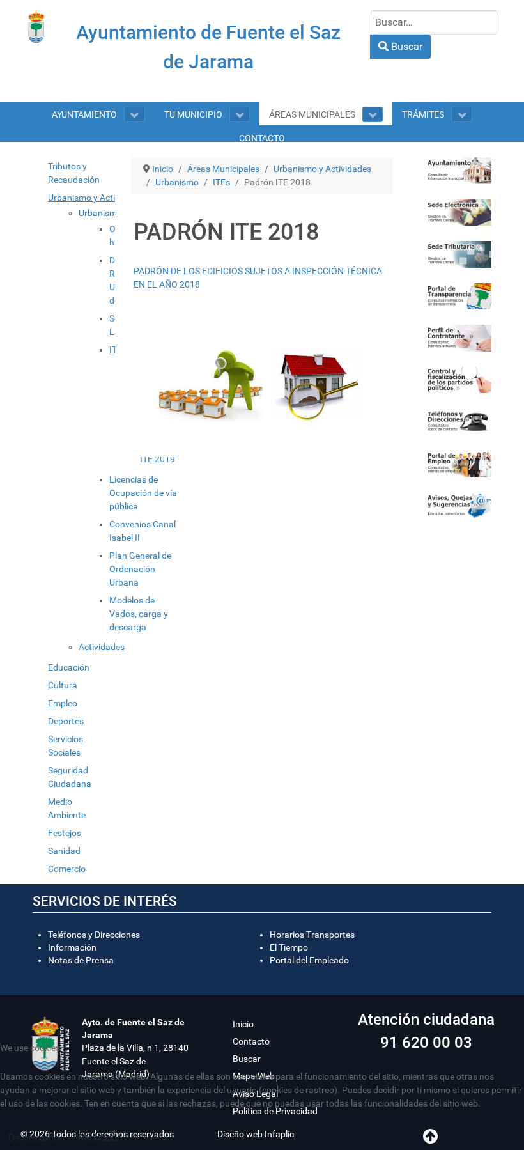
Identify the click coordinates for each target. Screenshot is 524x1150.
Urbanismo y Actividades (97, 197)
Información (72, 947)
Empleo (62, 703)
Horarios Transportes (312, 934)
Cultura (62, 685)
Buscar (405, 46)
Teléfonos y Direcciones (94, 934)
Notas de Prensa (81, 960)
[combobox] (434, 22)
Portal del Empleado (309, 960)
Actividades (102, 647)
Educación (68, 667)
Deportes (66, 721)
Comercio (67, 869)
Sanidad (64, 851)
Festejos (64, 833)
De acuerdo (33, 1137)
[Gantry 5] (36, 26)
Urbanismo (100, 213)
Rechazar (99, 1137)
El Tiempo (289, 947)
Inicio (243, 1024)
